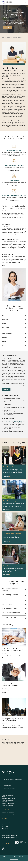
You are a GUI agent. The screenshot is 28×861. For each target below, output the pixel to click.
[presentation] (14, 637)
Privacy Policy (12, 859)
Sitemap (16, 859)
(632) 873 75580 (8, 785)
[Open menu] (25, 3)
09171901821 (7, 783)
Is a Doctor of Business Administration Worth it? (10, 684)
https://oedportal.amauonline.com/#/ (14, 406)
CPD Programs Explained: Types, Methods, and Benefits (12, 719)
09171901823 (13, 783)
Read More (4, 660)
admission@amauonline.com (9, 788)
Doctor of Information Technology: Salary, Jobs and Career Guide (13, 649)
